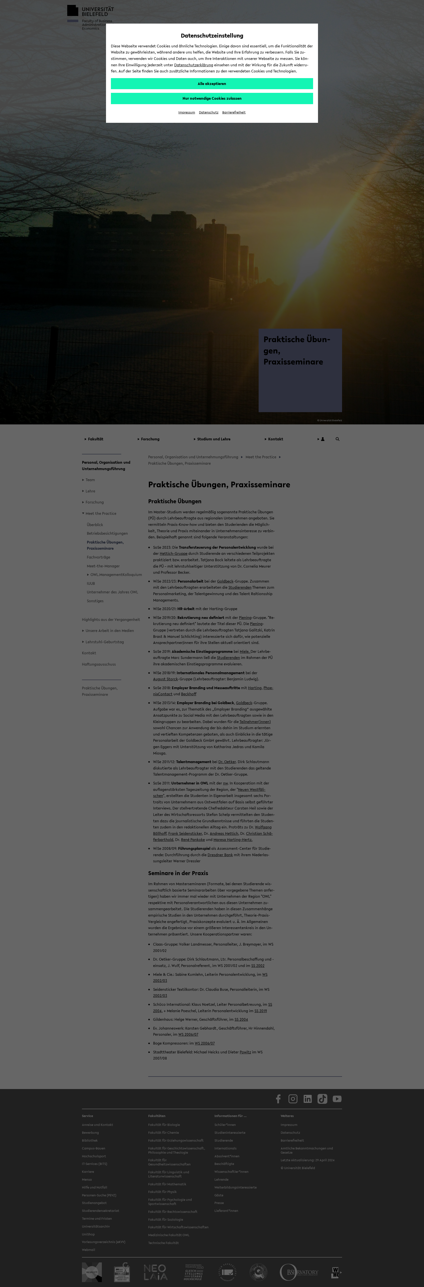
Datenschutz (208, 112)
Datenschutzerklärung (193, 65)
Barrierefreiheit (234, 112)
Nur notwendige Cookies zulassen (212, 98)
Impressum (186, 112)
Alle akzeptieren (212, 83)
